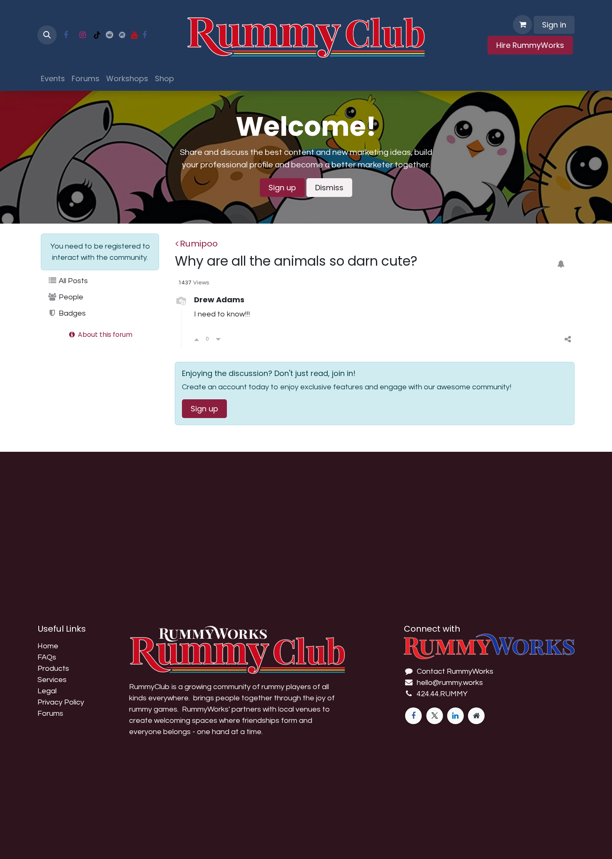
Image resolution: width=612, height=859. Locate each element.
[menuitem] (52, 78)
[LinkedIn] (455, 715)
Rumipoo (199, 243)
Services (52, 680)
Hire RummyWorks (530, 45)
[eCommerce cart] (522, 24)
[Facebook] (65, 34)
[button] (47, 35)
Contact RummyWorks (455, 671)
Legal (47, 691)
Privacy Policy (60, 702)
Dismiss (329, 187)
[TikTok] (97, 35)
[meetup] (122, 35)
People (70, 297)
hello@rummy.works (450, 683)
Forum (48, 713)
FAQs (46, 657)
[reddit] (109, 35)
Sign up (282, 187)
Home (47, 646)
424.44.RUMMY (442, 694)
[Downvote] (218, 339)
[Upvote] (196, 339)
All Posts (72, 281)
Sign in (554, 25)
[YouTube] (134, 35)
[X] (434, 715)
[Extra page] (476, 715)
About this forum (104, 334)
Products (53, 668)
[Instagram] (82, 34)
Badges (71, 313)
